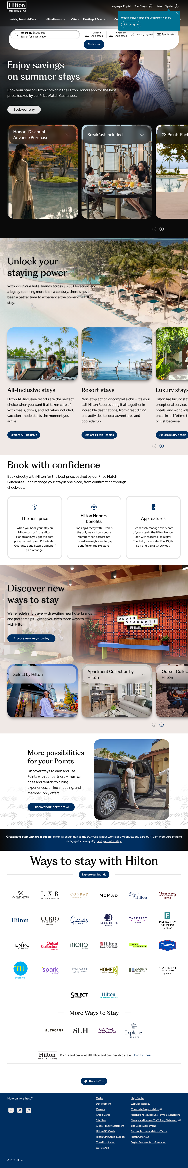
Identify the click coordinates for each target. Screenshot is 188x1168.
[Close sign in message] (177, 13)
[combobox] (45, 34)
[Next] (161, 229)
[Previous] (154, 229)
